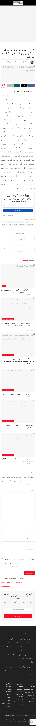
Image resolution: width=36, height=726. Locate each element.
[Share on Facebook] (31, 85)
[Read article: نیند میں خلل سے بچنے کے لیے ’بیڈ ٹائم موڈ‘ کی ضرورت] (18, 444)
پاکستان (31, 695)
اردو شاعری (32, 685)
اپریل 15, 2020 (30, 294)
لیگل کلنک (6, 703)
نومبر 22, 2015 (30, 396)
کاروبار (7, 694)
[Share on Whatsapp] (17, 85)
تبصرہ (31, 490)
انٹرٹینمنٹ (29, 689)
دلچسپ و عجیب (19, 695)
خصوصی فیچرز (20, 685)
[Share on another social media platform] (10, 85)
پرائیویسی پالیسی (9, 719)
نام (32, 528)
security (4, 224)
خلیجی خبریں (20, 690)
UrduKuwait (8, 715)
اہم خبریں (30, 692)
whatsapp (30, 224)
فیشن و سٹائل (8, 690)
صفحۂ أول (32, 46)
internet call (19, 222)
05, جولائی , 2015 (11, 62)
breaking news (10, 222)
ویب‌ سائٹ (30, 549)
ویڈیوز (8, 706)
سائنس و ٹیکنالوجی (23, 46)
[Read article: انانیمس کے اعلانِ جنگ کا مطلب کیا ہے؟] (18, 380)
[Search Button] (3, 3)
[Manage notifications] (31, 721)
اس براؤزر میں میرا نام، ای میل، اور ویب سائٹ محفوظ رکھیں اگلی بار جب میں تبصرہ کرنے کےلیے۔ (19, 562)
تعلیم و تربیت (31, 702)
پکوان (32, 698)
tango (10, 224)
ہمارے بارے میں (21, 719)
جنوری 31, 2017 (30, 330)
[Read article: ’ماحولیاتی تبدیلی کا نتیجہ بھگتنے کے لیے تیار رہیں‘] (18, 411)
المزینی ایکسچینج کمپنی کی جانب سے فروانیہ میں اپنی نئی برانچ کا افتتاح (18, 670)
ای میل (31, 538)
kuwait (27, 222)
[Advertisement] (18, 24)
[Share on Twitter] (24, 85)
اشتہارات (21, 721)
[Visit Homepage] (18, 3)
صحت (21, 704)
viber (15, 224)
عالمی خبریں (8, 685)
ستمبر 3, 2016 (30, 365)
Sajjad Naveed (25, 62)
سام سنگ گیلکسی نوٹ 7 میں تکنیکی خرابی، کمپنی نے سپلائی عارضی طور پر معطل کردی (19, 361)
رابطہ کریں (13, 721)
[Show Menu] (33, 3)
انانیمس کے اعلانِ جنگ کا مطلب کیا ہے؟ (19, 394)
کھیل (9, 697)
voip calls (22, 224)
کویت (4, 285)
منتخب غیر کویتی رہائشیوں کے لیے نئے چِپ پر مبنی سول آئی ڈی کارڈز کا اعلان (18, 658)
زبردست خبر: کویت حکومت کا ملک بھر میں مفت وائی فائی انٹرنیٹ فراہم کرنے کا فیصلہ (18, 325)
